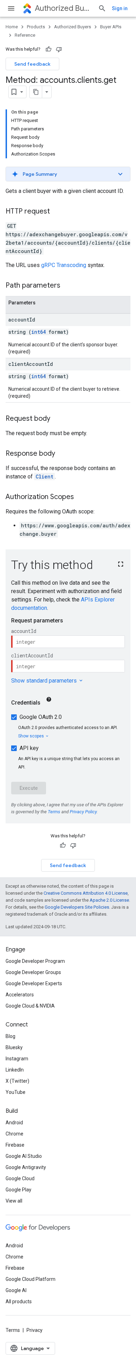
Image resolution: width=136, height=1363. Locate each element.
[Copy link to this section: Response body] (62, 454)
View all (14, 1201)
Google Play (18, 1189)
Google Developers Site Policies (77, 907)
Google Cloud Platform (30, 1279)
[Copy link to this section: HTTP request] (57, 212)
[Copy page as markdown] (36, 92)
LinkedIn (15, 1070)
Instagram (17, 1058)
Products (36, 26)
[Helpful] (48, 49)
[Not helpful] (59, 49)
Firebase (15, 1145)
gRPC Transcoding (63, 265)
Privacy (35, 1330)
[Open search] (102, 8)
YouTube (15, 1092)
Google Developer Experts (34, 983)
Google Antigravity (26, 1167)
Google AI (16, 1290)
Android (14, 1122)
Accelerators (20, 994)
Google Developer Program (35, 961)
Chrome (14, 1134)
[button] (68, 174)
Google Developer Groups (33, 972)
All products (19, 1301)
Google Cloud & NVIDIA (30, 1006)
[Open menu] (11, 8)
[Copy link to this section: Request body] (57, 419)
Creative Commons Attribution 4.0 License (86, 893)
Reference (25, 35)
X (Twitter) (17, 1081)
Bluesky (14, 1047)
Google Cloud (20, 1178)
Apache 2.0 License (109, 900)
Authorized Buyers (63, 8)
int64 (38, 332)
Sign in (120, 8)
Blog (10, 1036)
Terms (13, 1330)
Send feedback (32, 64)
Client (44, 476)
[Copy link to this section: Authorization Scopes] (81, 497)
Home (12, 26)
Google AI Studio (24, 1156)
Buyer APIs (110, 26)
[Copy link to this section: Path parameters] (67, 286)
